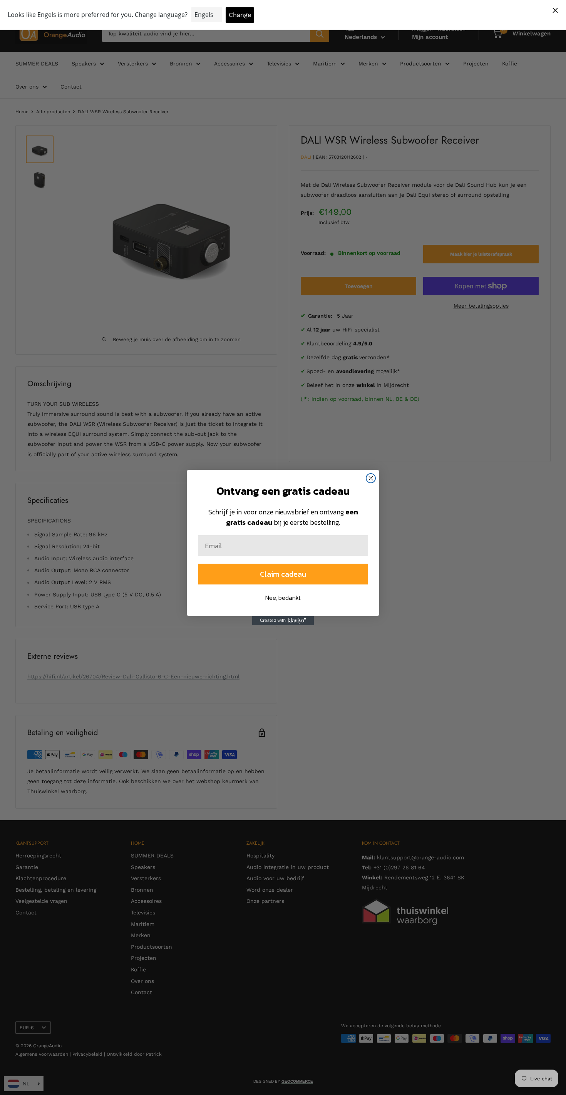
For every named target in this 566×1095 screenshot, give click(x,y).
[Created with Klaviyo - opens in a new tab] (283, 620)
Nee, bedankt (283, 597)
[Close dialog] (370, 478)
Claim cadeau (283, 574)
